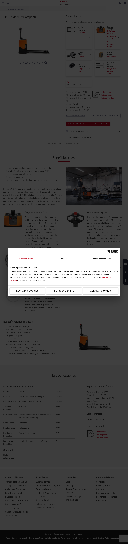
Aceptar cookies (100, 291)
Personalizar (62, 291)
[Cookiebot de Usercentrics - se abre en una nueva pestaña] (107, 251)
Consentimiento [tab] (27, 259)
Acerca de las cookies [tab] (101, 259)
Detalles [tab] (64, 259)
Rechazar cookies (27, 291)
